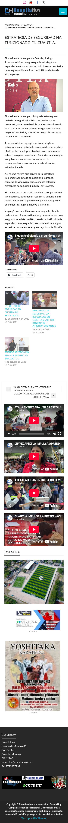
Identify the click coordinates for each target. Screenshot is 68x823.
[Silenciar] (54, 433)
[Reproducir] (8, 433)
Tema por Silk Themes (34, 818)
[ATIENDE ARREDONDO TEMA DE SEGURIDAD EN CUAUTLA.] (17, 344)
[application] (34, 420)
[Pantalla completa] (59, 433)
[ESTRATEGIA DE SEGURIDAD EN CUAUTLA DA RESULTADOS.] (17, 298)
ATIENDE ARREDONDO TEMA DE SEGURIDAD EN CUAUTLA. (17, 355)
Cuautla (28, 25)
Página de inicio (12, 25)
